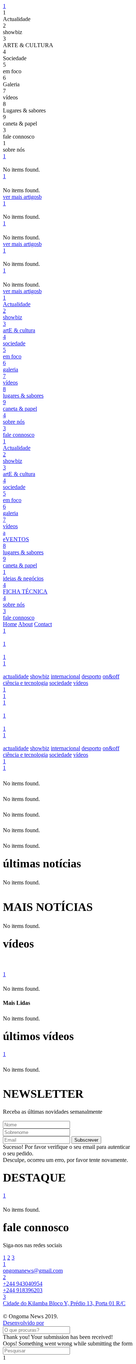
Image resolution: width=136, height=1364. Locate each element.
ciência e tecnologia (25, 683)
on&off (111, 676)
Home (10, 624)
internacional (65, 676)
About (25, 624)
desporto (91, 676)
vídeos (80, 683)
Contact (43, 624)
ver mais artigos (22, 197)
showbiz (39, 676)
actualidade (16, 676)
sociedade (60, 683)
